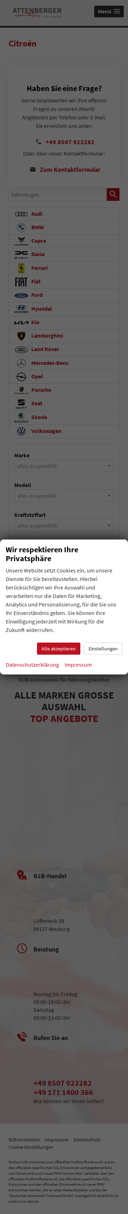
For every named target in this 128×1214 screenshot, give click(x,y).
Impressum (78, 664)
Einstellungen (103, 648)
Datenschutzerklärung (32, 664)
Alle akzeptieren (59, 648)
